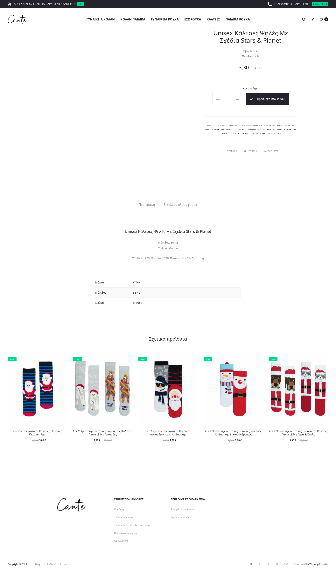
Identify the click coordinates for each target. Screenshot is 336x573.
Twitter (252, 151)
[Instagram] (268, 564)
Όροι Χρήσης (121, 540)
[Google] (286, 564)
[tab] (147, 204)
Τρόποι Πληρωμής (124, 517)
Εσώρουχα (192, 19)
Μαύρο (137, 303)
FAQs (50, 564)
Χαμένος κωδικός (180, 517)
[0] (321, 19)
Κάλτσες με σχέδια (271, 133)
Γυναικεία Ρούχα (165, 19)
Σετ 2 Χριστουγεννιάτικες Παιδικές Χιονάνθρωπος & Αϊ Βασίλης (167, 432)
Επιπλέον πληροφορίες (181, 204)
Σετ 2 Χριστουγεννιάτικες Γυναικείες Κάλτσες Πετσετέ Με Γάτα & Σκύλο (298, 432)
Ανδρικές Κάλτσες (275, 125)
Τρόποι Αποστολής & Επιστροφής (132, 525)
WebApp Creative (318, 564)
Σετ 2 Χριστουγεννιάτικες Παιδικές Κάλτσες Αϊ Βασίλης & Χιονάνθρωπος (233, 432)
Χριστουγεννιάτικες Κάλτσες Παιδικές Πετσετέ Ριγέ (37, 432)
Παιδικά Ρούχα (238, 19)
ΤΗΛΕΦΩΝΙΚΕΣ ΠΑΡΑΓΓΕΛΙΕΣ (300, 4)
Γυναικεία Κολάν (100, 19)
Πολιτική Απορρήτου (125, 533)
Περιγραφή (147, 204)
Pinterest (273, 151)
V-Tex (136, 282)
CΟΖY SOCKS (259, 125)
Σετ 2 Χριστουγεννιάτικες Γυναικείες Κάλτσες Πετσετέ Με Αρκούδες (102, 432)
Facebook (232, 151)
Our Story (119, 509)
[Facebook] (260, 564)
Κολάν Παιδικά (132, 19)
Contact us (66, 564)
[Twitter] (251, 564)
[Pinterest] (277, 564)
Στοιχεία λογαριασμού (183, 509)
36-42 (136, 292)
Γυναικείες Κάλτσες (255, 129)
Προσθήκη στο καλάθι (270, 99)
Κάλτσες (213, 19)
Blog (37, 564)
